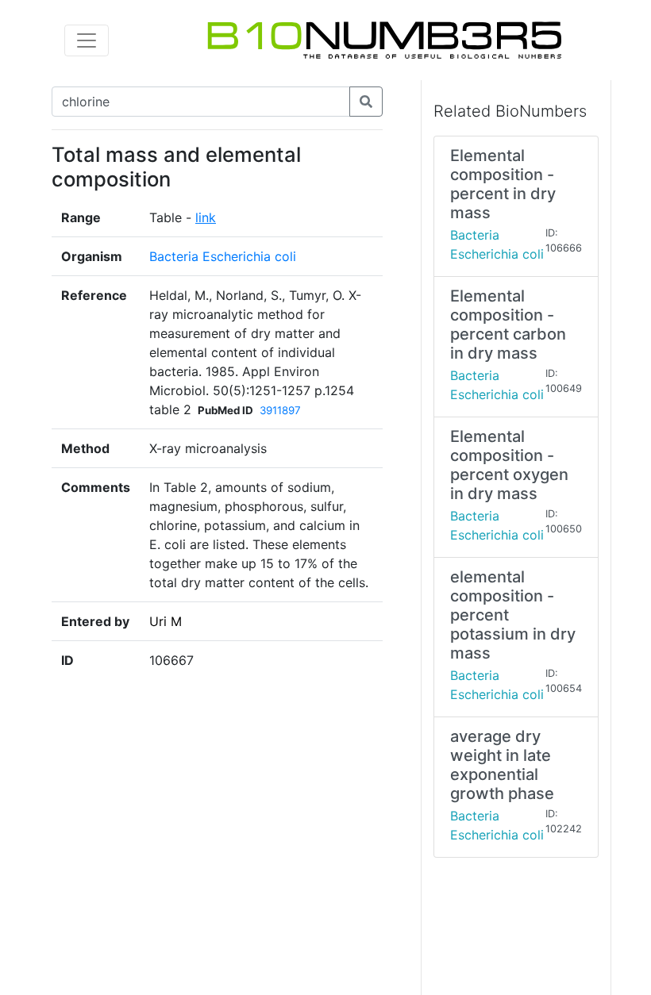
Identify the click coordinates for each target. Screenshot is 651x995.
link (205, 217)
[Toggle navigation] (86, 40)
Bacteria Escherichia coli (222, 256)
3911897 (280, 410)
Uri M (165, 621)
